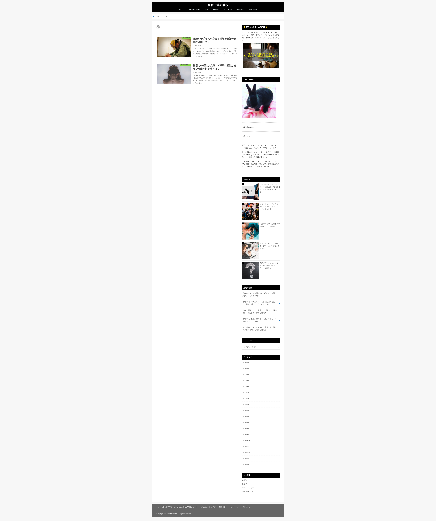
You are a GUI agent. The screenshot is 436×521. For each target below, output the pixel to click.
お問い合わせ (253, 10)
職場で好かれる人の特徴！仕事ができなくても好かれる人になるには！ (260, 320)
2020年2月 (246, 404)
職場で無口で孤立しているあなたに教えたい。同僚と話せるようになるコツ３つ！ (259, 303)
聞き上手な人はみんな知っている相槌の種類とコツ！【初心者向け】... (270, 206)
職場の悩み (216, 10)
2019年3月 (246, 429)
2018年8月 (246, 465)
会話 (206, 10)
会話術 (213, 507)
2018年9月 (246, 459)
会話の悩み (204, 507)
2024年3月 (246, 363)
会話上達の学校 (218, 5)
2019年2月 (246, 435)
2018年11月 (247, 446)
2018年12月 (247, 441)
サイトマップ (228, 10)
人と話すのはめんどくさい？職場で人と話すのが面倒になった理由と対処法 (260, 328)
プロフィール (241, 10)
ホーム (181, 10)
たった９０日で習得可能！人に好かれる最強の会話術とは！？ (176, 507)
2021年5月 (246, 381)
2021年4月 (246, 387)
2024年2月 (246, 369)
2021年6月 (246, 375)
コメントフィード (249, 488)
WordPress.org (247, 491)
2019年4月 (246, 423)
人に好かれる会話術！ (194, 10)
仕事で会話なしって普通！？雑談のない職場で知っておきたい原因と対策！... (270, 188)
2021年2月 (246, 398)
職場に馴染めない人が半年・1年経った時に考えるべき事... (269, 246)
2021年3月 (246, 392)
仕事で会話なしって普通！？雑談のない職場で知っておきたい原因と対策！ (260, 311)
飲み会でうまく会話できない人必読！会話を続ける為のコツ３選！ (260, 294)
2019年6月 (246, 411)
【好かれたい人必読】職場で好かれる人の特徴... (270, 225)
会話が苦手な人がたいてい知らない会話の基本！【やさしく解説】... (270, 265)
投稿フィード (247, 484)
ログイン (245, 480)
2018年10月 (247, 452)
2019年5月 (246, 417)
